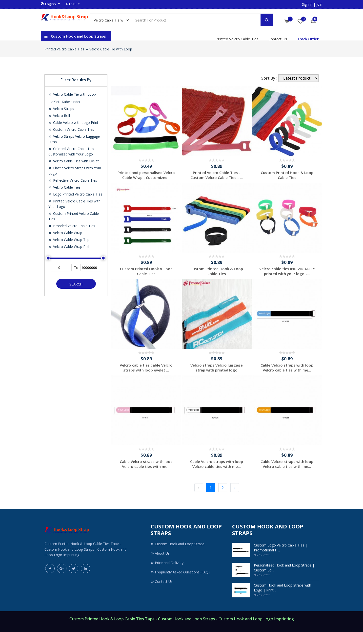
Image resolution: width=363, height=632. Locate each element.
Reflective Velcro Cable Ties (74, 180)
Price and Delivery (169, 562)
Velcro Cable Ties (66, 187)
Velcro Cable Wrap (67, 232)
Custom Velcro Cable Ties (73, 129)
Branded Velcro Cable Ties (73, 225)
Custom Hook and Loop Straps (179, 544)
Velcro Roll (61, 115)
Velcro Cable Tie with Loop (110, 49)
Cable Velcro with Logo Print (75, 122)
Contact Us (277, 38)
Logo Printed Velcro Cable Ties (77, 194)
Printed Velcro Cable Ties (237, 38)
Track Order (308, 38)
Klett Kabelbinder (67, 101)
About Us (162, 553)
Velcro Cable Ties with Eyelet (75, 161)
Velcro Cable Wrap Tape (71, 239)
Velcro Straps (63, 108)
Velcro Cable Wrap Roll (70, 246)
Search (75, 284)
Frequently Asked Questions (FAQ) (182, 572)
